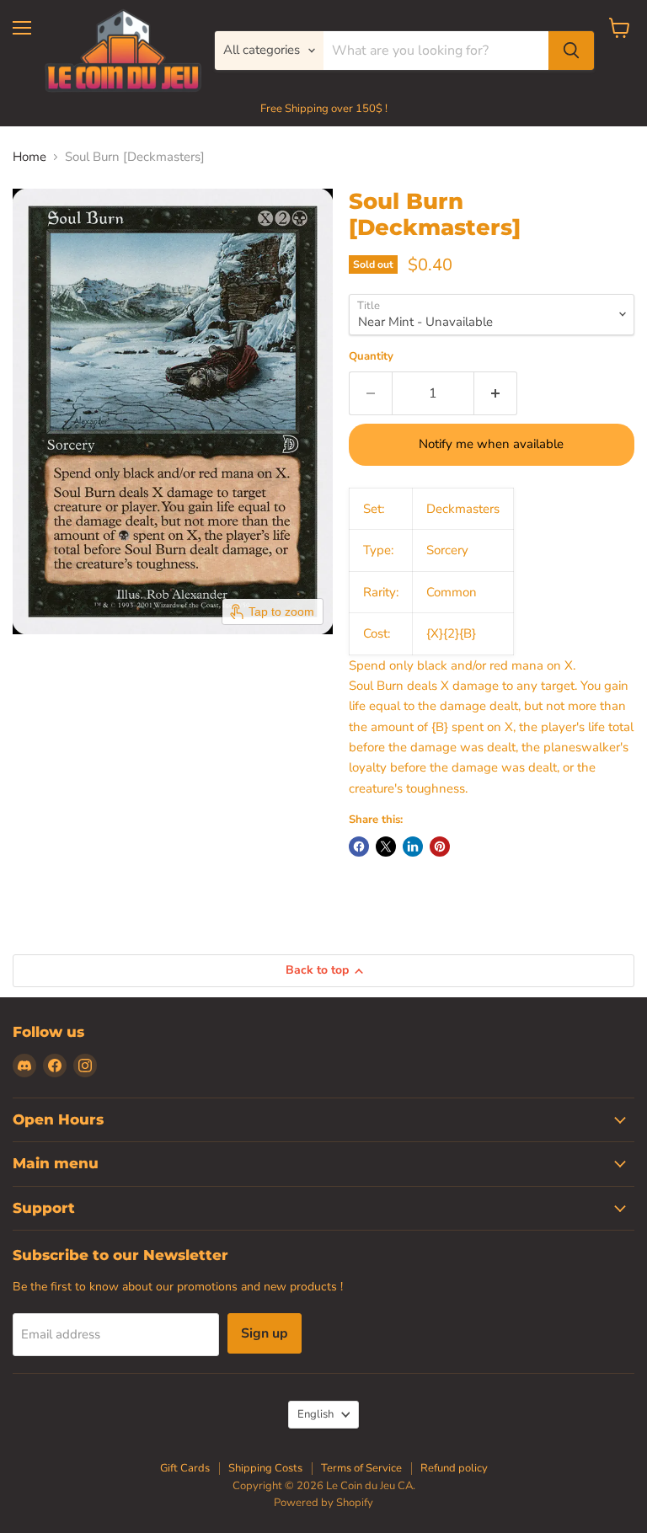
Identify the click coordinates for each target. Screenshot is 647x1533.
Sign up (264, 1333)
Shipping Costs (265, 1468)
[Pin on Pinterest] (440, 846)
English (315, 1414)
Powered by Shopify (323, 1502)
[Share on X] (386, 846)
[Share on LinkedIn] (413, 846)
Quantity (371, 356)
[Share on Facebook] (359, 846)
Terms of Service (361, 1468)
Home (29, 157)
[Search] (571, 50)
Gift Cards (185, 1468)
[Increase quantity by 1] (495, 393)
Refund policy (454, 1468)
